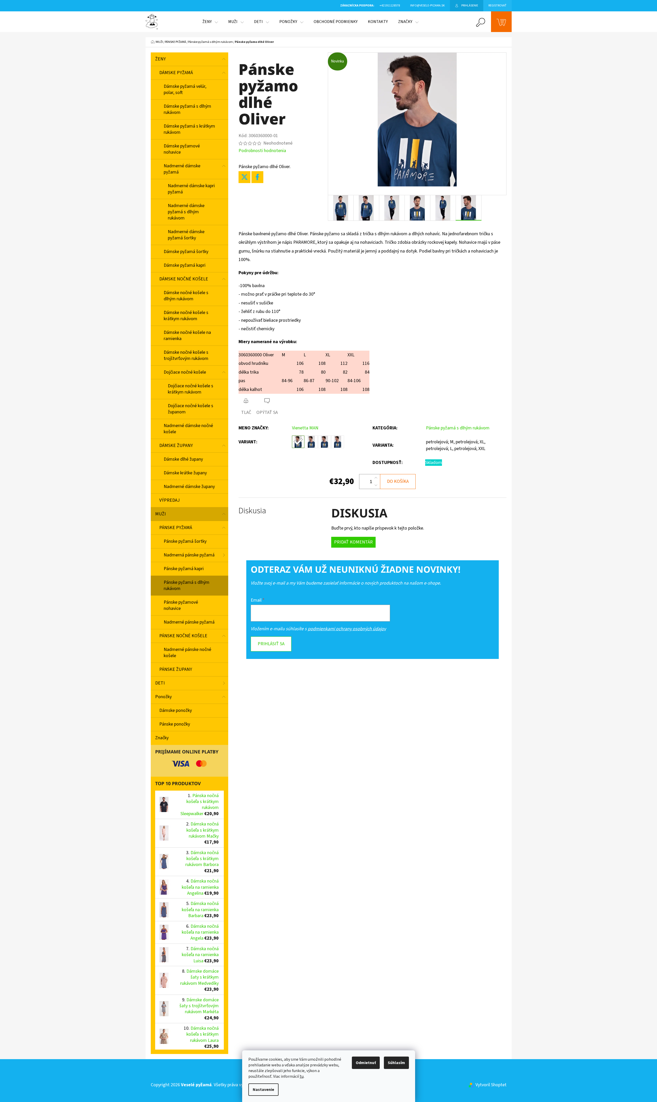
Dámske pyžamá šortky (186, 251)
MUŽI (160, 514)
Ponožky (163, 697)
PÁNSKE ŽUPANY (175, 669)
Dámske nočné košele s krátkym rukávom (186, 315)
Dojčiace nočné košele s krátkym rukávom (190, 389)
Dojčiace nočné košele (185, 372)
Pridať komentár (353, 542)
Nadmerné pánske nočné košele (187, 652)
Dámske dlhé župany (183, 459)
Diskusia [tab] (252, 510)
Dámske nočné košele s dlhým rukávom (186, 295)
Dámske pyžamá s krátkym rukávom (189, 129)
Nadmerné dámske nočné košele (188, 428)
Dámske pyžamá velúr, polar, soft (185, 89)
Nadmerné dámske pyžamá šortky (186, 235)
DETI (160, 683)
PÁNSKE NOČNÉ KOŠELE (183, 636)
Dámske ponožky (175, 710)
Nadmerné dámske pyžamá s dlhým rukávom (186, 211)
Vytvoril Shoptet (491, 1085)
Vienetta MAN (305, 428)
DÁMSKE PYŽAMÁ (176, 72)
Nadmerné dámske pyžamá (182, 169)
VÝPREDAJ (169, 500)
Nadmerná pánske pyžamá (189, 555)
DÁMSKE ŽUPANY (176, 445)
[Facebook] (257, 177)
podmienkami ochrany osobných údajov (347, 629)
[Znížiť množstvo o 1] (375, 485)
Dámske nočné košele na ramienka (187, 335)
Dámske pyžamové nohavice (182, 149)
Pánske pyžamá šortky (185, 541)
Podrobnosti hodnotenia (262, 150)
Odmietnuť (366, 1063)
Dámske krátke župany (185, 473)
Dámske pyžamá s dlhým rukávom (187, 109)
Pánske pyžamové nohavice (181, 605)
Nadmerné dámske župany (189, 486)
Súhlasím (396, 1063)
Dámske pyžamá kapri (184, 265)
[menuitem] (210, 21)
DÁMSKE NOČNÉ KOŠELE (183, 279)
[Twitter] (244, 177)
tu (302, 1076)
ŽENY (160, 59)
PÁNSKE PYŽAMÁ (175, 527)
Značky (162, 738)
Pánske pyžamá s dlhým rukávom (186, 585)
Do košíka (398, 481)
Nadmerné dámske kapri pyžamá (191, 189)
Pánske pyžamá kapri (184, 568)
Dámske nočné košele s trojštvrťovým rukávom (186, 355)
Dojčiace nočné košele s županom (190, 409)
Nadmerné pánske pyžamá (189, 622)
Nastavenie (263, 1089)
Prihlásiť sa (271, 644)
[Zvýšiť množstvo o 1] (375, 478)
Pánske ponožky (174, 724)
